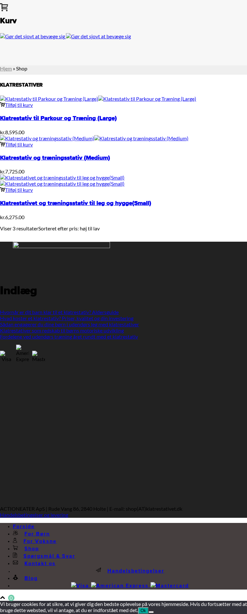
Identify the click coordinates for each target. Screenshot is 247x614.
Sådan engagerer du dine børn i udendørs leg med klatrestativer (69, 324)
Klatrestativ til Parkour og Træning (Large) (58, 118)
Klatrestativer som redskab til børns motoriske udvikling (62, 330)
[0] (4, 6)
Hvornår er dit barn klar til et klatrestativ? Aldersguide (59, 312)
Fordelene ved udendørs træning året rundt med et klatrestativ (69, 336)
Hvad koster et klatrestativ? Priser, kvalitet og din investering (66, 318)
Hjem (6, 68)
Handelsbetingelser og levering (34, 515)
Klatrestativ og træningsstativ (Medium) (55, 158)
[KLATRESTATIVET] (65, 36)
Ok (143, 610)
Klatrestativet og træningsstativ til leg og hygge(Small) (75, 203)
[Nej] (151, 612)
